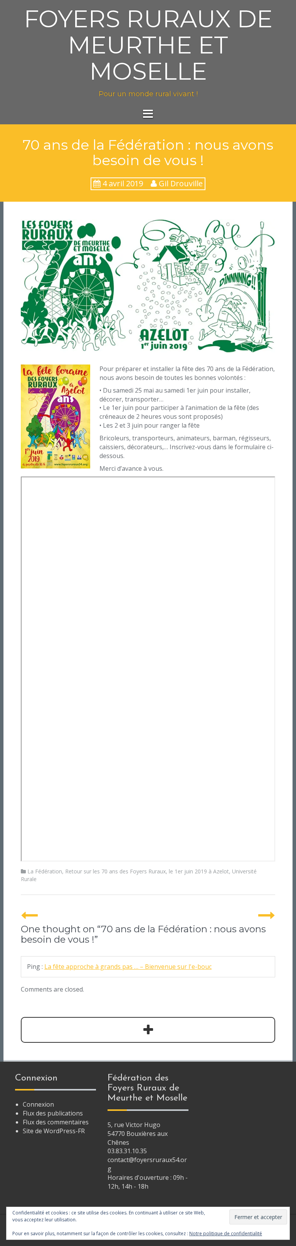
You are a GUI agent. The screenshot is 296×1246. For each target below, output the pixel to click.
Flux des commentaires (56, 1122)
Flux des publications (53, 1113)
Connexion (38, 1104)
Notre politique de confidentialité (225, 1233)
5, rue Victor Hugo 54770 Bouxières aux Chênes (138, 1134)
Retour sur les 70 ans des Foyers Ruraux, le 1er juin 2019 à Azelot (147, 871)
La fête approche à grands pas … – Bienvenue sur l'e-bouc (128, 966)
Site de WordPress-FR (54, 1131)
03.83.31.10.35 (127, 1151)
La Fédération (44, 871)
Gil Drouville (181, 183)
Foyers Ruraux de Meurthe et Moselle (148, 45)
